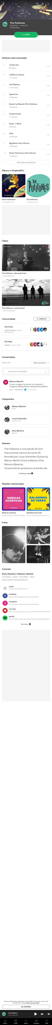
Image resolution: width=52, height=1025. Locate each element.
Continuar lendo (25, 473)
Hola (11, 133)
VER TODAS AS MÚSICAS (26, 162)
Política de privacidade (32, 1003)
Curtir (11, 389)
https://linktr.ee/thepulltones (15, 580)
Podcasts (36, 1023)
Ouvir (27, 35)
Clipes (5, 241)
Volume (48, 1014)
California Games (16, 75)
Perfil (15, 1023)
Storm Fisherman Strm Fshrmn (22, 153)
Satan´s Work (15, 124)
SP (27, 25)
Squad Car (13, 94)
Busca (26, 1023)
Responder (19, 389)
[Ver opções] (48, 3)
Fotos (5, 522)
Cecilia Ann (14, 65)
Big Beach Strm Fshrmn (19, 143)
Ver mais (24, 624)
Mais (46, 1023)
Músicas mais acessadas (14, 58)
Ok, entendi (26, 1007)
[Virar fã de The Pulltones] (37, 3)
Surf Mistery (14, 84)
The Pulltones (17, 23)
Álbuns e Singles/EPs (13, 170)
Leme (22, 25)
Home (5, 1023)
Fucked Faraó (15, 114)
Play (35, 1014)
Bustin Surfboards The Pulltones (23, 104)
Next (42, 1014)
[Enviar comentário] (46, 371)
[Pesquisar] (42, 3)
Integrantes (8, 399)
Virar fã (42, 319)
